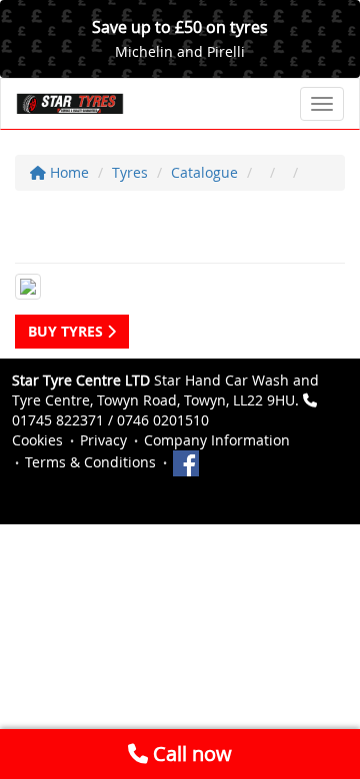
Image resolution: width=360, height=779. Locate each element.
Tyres (130, 172)
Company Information (217, 439)
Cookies (37, 439)
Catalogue (204, 172)
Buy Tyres (67, 331)
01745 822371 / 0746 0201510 (110, 419)
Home (67, 172)
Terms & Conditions (90, 461)
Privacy (103, 439)
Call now (190, 753)
